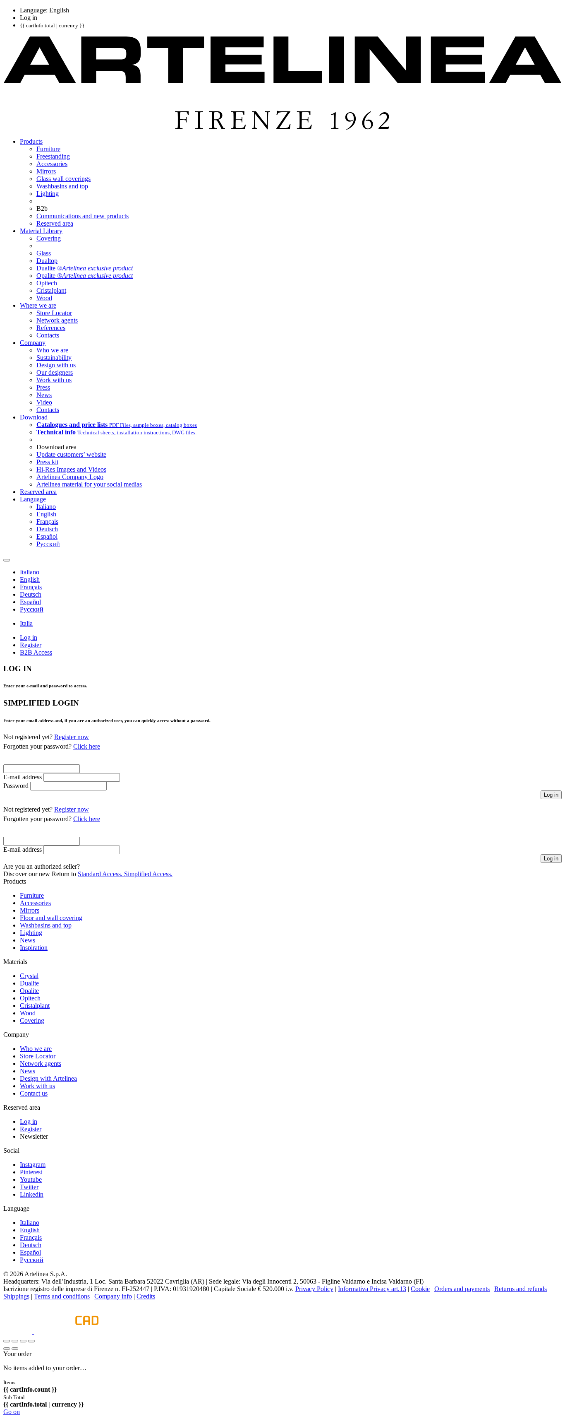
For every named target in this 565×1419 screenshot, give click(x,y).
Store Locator (37, 1056)
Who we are (36, 1048)
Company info (113, 1296)
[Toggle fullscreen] (23, 1341)
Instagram (32, 1164)
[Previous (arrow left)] (6, 1348)
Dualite (29, 983)
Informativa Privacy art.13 (372, 1288)
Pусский (31, 1259)
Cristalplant (35, 1005)
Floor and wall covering (51, 917)
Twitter (29, 1186)
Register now (71, 736)
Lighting (31, 932)
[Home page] (282, 127)
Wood (28, 1013)
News (27, 940)
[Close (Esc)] (6, 1341)
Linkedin (31, 1194)
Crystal (29, 975)
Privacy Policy (314, 1288)
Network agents (40, 1063)
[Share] (15, 1341)
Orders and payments (462, 1288)
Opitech (30, 998)
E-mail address (22, 777)
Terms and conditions (62, 1296)
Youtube (31, 1179)
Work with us (37, 1085)
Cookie (420, 1288)
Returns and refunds (520, 1288)
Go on (11, 1411)
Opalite (29, 990)
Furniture (32, 895)
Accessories (35, 902)
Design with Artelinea (48, 1078)
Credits (145, 1296)
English (30, 1229)
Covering (32, 1020)
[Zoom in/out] (31, 1341)
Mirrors (29, 910)
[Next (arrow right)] (15, 1348)
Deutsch (30, 1244)
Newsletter (34, 1136)
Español (30, 1252)
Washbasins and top (46, 925)
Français (31, 1237)
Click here (86, 746)
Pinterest (31, 1172)
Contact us (34, 1093)
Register (30, 1128)
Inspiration (34, 947)
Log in (28, 1121)
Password (16, 785)
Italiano (29, 1222)
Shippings (16, 1296)
